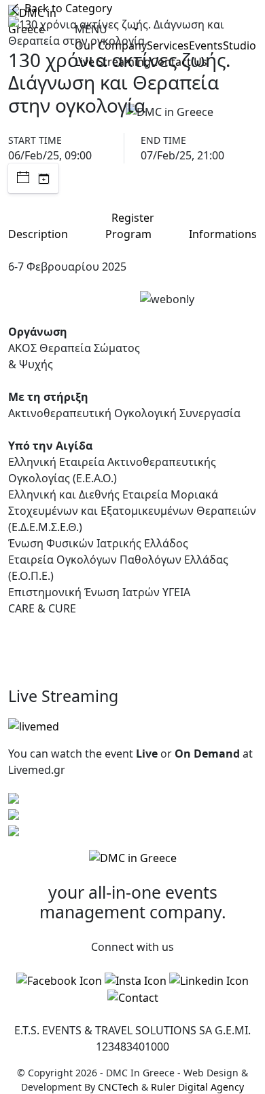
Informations (223, 234)
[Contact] (132, 998)
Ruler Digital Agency (197, 1086)
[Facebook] (59, 980)
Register (132, 217)
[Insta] (135, 980)
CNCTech (118, 1086)
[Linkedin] (209, 980)
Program (128, 234)
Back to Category (67, 8)
